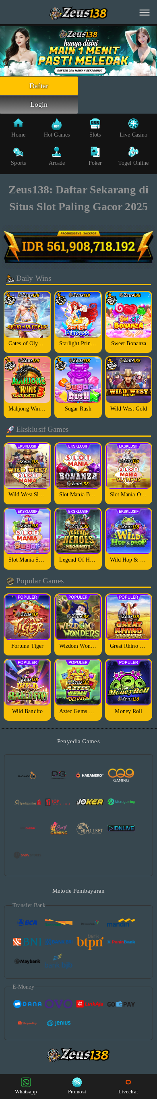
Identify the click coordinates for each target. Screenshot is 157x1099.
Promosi (77, 1092)
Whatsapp (26, 1092)
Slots (95, 135)
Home (18, 135)
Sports (18, 163)
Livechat (128, 1092)
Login (39, 104)
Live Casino (133, 135)
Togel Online (133, 163)
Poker (95, 163)
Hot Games (57, 135)
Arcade (57, 163)
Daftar (38, 86)
